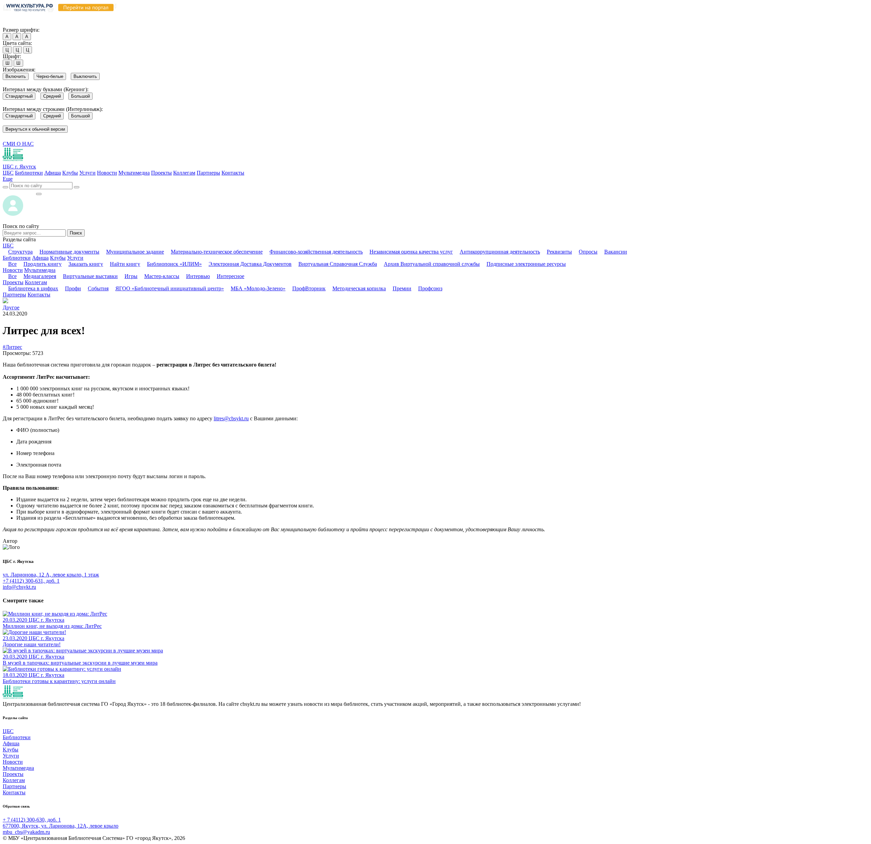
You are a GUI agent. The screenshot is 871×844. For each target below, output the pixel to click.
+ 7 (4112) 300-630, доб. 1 (32, 820)
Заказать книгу (85, 264)
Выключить (85, 76)
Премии (402, 288)
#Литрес (12, 347)
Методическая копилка (359, 288)
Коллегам (184, 173)
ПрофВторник (309, 288)
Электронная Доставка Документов (250, 264)
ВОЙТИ (19, 192)
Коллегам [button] (36, 282)
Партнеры (208, 173)
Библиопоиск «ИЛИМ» (174, 264)
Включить (15, 76)
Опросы (588, 252)
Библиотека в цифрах (33, 288)
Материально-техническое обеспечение (217, 252)
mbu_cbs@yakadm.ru (26, 832)
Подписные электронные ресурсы (526, 264)
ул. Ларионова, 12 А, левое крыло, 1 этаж (51, 575)
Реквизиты (559, 252)
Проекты (161, 173)
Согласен (15, 23)
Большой (80, 96)
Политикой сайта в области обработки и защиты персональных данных (364, 16)
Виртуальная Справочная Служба (337, 264)
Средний (52, 96)
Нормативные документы (69, 252)
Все (12, 264)
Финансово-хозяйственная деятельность (316, 252)
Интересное (230, 276)
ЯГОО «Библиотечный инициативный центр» (169, 288)
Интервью (198, 276)
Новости (107, 173)
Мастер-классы (161, 276)
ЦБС (8, 173)
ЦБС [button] (8, 245)
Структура (20, 252)
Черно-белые (49, 76)
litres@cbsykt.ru (231, 418)
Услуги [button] (75, 258)
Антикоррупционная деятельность (500, 252)
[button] (8, 179)
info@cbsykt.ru (19, 587)
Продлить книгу (42, 264)
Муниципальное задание (135, 252)
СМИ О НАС (18, 144)
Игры (131, 276)
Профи (73, 288)
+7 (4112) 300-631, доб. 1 (31, 581)
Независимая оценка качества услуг (411, 252)
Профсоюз (430, 288)
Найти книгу (125, 264)
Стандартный (19, 96)
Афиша (52, 173)
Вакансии (615, 252)
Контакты (232, 173)
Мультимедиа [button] (39, 270)
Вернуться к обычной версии (35, 129)
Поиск (76, 233)
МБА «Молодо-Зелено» (258, 288)
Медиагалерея (39, 276)
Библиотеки (29, 173)
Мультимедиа (134, 173)
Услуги (87, 173)
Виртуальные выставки (90, 276)
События (98, 288)
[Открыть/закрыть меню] (39, 194)
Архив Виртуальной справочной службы (432, 264)
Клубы (70, 173)
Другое (11, 307)
